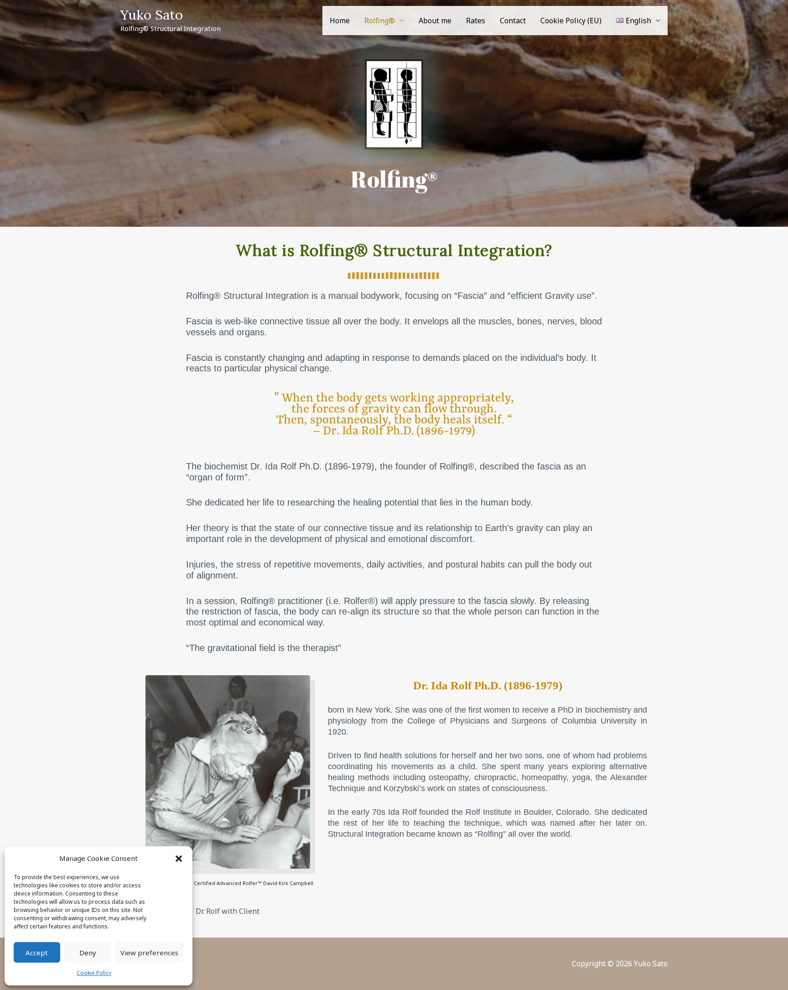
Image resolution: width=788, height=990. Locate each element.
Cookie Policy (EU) (570, 21)
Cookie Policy (94, 973)
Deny (87, 952)
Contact (513, 21)
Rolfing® (379, 21)
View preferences (149, 952)
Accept (37, 952)
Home (340, 21)
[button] (178, 858)
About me (435, 21)
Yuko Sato (151, 14)
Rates (475, 21)
